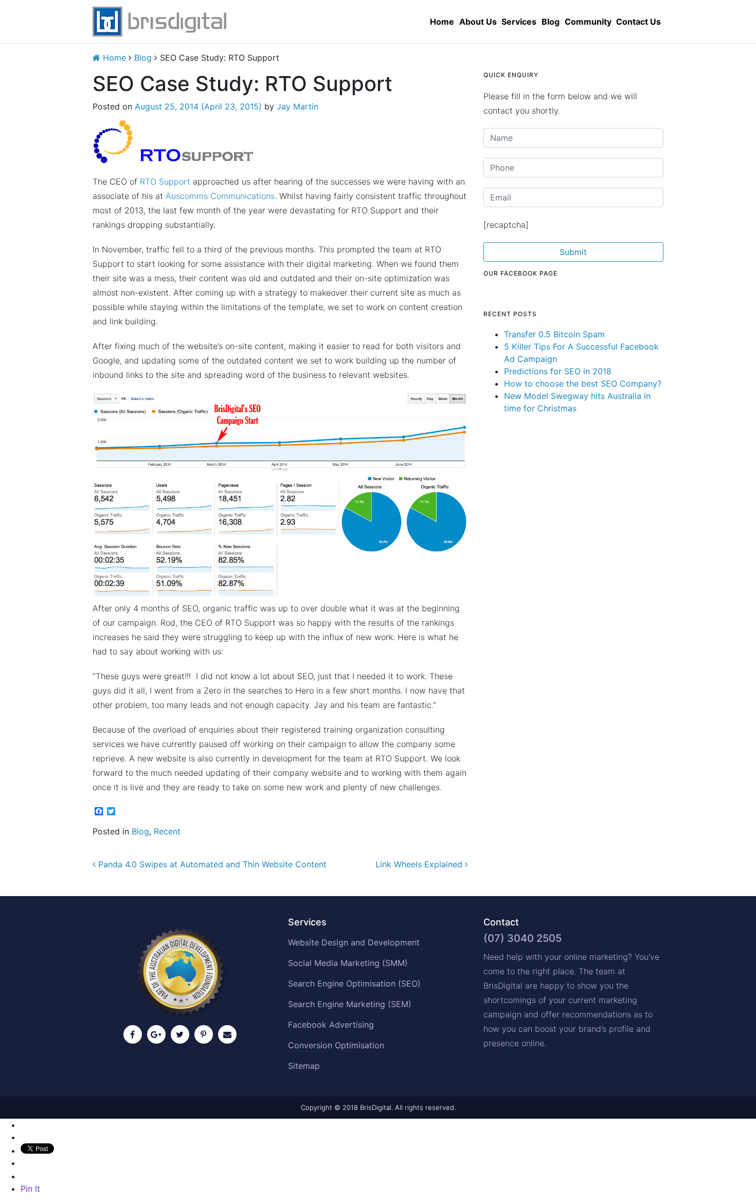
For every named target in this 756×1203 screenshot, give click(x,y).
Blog (551, 21)
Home (442, 21)
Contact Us (638, 21)
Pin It (30, 1188)
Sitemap (304, 1066)
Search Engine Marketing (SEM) (349, 1004)
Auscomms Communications (220, 196)
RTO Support (165, 181)
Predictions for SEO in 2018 (557, 371)
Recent (167, 831)
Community (588, 21)
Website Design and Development (354, 942)
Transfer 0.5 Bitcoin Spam (554, 334)
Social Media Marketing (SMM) (348, 963)
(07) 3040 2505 (522, 938)
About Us (478, 21)
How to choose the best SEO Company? (582, 383)
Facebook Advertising (331, 1024)
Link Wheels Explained (420, 864)
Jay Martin (297, 106)
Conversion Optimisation (336, 1045)
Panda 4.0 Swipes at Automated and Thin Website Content (211, 864)
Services (518, 21)
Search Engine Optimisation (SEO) (354, 983)
